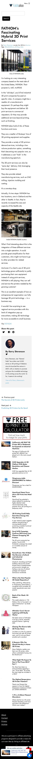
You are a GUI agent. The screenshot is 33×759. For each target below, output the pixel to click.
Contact (4, 718)
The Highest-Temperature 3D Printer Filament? (21, 680)
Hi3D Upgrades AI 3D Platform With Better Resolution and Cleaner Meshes (20, 465)
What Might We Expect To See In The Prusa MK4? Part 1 (21, 662)
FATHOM (7, 323)
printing (17, 47)
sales (21, 47)
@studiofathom (9, 47)
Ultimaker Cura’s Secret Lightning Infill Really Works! (20, 613)
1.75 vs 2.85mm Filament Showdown (21, 696)
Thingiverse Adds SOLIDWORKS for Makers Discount (21, 480)
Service (28, 45)
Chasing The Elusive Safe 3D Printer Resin (21, 627)
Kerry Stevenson (8, 45)
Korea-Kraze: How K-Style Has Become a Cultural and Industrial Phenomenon (21, 556)
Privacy (4, 721)
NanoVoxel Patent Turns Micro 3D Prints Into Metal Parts (22, 494)
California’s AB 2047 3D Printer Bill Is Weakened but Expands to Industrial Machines (21, 445)
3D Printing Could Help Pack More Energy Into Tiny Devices (21, 515)
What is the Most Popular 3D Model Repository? (21, 579)
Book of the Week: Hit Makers (20, 596)
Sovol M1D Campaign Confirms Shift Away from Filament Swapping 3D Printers (21, 534)
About (3, 715)
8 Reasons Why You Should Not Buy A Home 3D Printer (21, 644)
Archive (4, 724)
